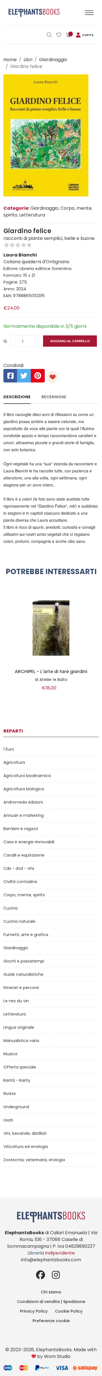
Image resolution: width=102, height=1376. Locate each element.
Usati (8, 1120)
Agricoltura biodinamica (27, 775)
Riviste (9, 1093)
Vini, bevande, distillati (24, 1133)
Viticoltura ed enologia (25, 1146)
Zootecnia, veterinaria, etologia (34, 1160)
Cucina (10, 908)
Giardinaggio (53, 59)
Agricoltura (14, 762)
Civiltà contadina (20, 881)
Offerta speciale (19, 1067)
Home (10, 59)
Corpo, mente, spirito (24, 895)
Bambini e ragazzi (20, 828)
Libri (28, 59)
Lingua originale (18, 1027)
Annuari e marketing (23, 815)
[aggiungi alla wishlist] (52, 376)
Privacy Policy (34, 1311)
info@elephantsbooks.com (51, 1259)
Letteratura (14, 1014)
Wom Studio (57, 1356)
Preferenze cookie (51, 1321)
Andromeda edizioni (23, 802)
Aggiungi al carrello (70, 341)
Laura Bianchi (20, 255)
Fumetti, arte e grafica (25, 934)
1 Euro (8, 749)
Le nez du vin (16, 1001)
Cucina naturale (19, 921)
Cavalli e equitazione (23, 855)
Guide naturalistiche (23, 974)
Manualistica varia (21, 1040)
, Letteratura (31, 215)
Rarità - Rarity (16, 1080)
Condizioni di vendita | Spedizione (51, 1301)
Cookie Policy (68, 1311)
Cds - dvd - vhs (18, 868)
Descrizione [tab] (17, 397)
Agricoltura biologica (23, 789)
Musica (10, 1054)
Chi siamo (51, 1292)
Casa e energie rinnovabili (28, 842)
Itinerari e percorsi (21, 987)
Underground (16, 1107)
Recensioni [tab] (53, 397)
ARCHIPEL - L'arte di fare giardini (51, 671)
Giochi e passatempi (23, 961)
